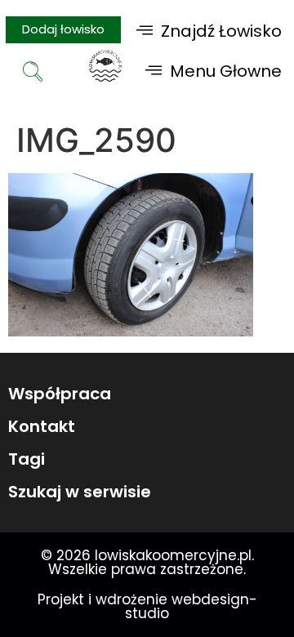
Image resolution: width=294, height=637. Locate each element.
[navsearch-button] (32, 73)
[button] (209, 30)
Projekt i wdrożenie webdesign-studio (147, 606)
